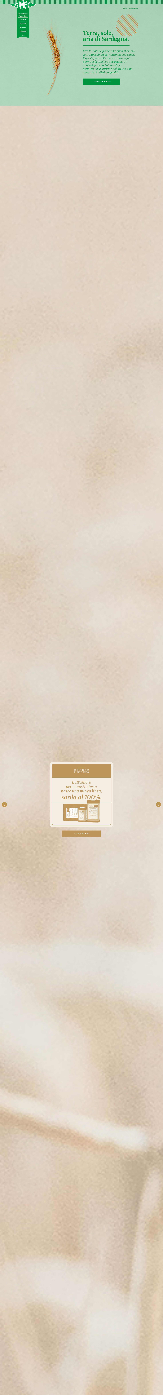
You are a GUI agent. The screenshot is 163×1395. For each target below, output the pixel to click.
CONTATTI (133, 8)
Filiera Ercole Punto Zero (23, 15)
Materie (23, 24)
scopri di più (81, 834)
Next (158, 804)
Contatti (23, 31)
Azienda (23, 27)
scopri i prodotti (101, 82)
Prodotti (23, 20)
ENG (125, 8)
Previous (4, 804)
